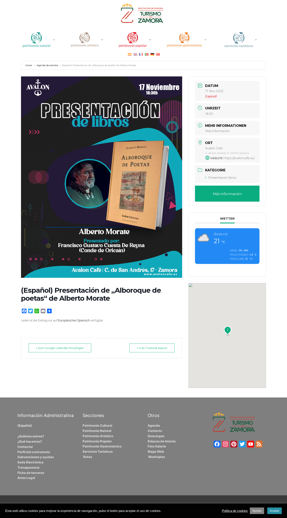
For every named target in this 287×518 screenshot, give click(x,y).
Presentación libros (222, 178)
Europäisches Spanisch (74, 320)
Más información (217, 131)
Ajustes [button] (257, 510)
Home (29, 65)
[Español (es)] (130, 54)
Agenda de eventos (47, 65)
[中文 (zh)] (158, 54)
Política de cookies (235, 511)
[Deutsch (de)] (152, 54)
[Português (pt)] (147, 54)
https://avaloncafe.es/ (239, 158)
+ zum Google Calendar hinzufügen (60, 348)
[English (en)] (135, 54)
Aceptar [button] (274, 510)
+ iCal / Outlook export (152, 348)
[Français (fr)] (141, 54)
